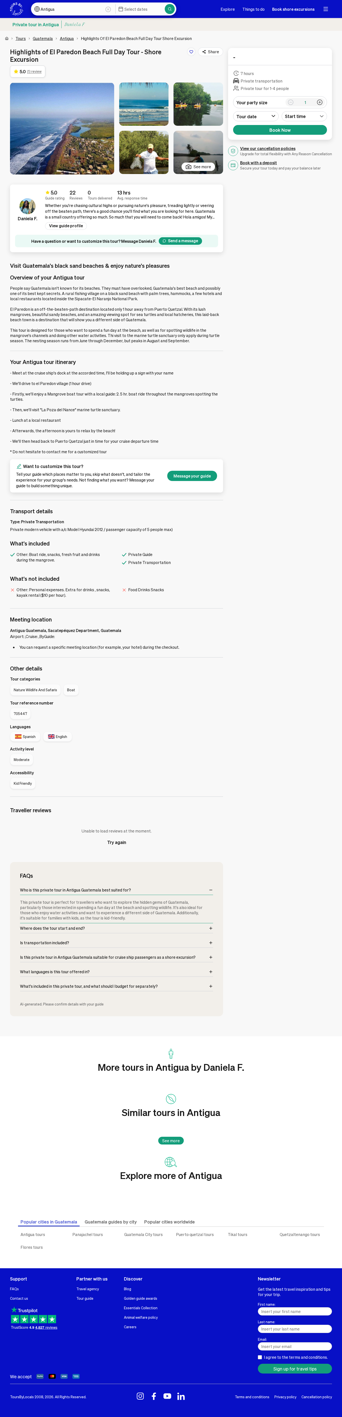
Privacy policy (285, 1396)
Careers (130, 1326)
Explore (228, 9)
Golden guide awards (140, 1298)
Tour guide (84, 1298)
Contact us (19, 1298)
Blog (127, 1288)
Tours (21, 38)
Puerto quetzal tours (195, 1234)
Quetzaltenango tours (300, 1234)
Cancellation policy (316, 1396)
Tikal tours (237, 1234)
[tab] (49, 1221)
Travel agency (87, 1288)
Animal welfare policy (141, 1317)
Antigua (67, 38)
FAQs (14, 1288)
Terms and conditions (252, 1396)
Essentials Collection (140, 1308)
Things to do (253, 9)
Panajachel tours (87, 1234)
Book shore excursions (293, 9)
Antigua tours (33, 1234)
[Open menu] (325, 9)
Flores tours (32, 1247)
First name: (266, 1304)
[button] (62, 128)
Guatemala (43, 38)
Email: (262, 1339)
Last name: (266, 1322)
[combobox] (304, 116)
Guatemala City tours (143, 1234)
